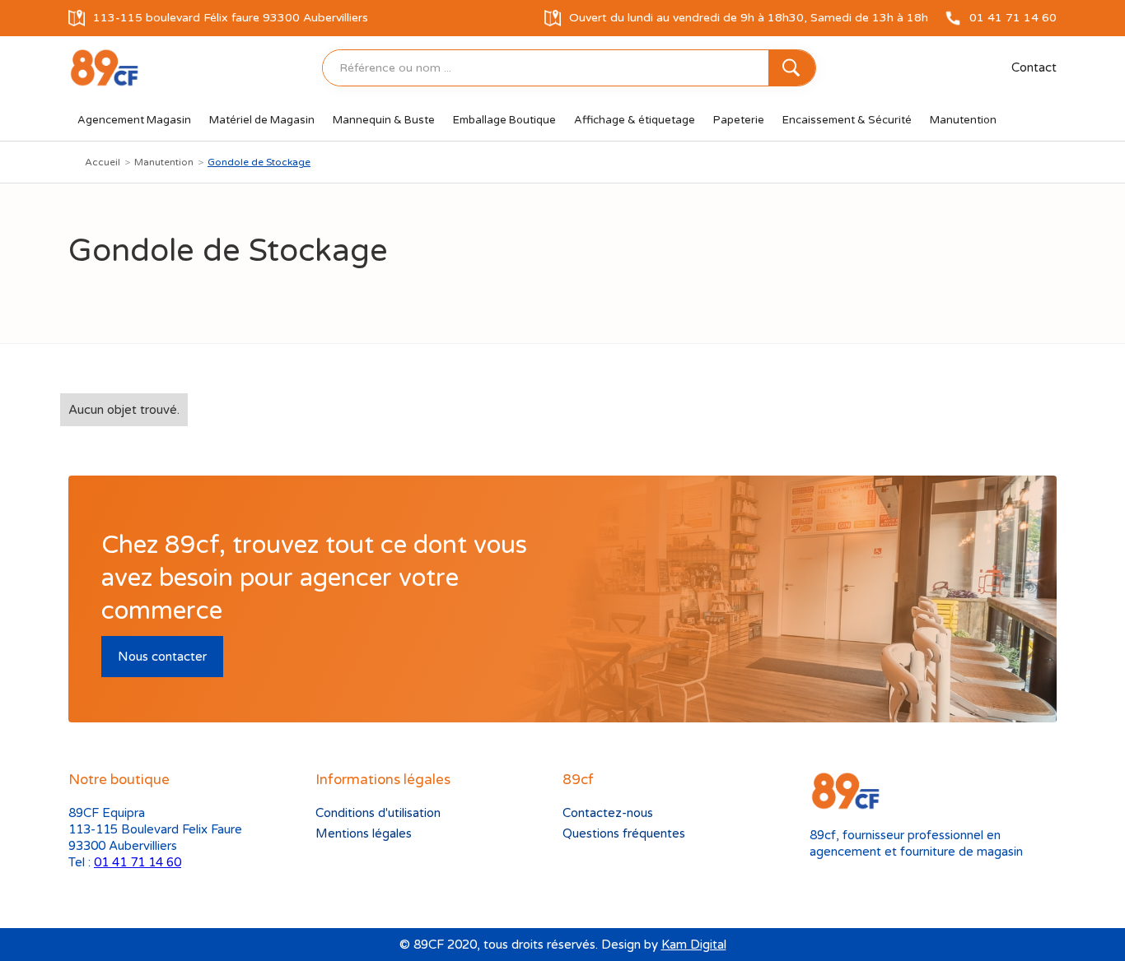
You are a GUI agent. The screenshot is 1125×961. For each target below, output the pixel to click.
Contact (1034, 67)
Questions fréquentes (623, 833)
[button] (134, 120)
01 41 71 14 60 (137, 862)
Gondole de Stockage (259, 162)
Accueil (102, 162)
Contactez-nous (607, 812)
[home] (103, 68)
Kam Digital (693, 944)
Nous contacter (162, 656)
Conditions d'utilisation (378, 812)
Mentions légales (363, 833)
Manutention (164, 162)
